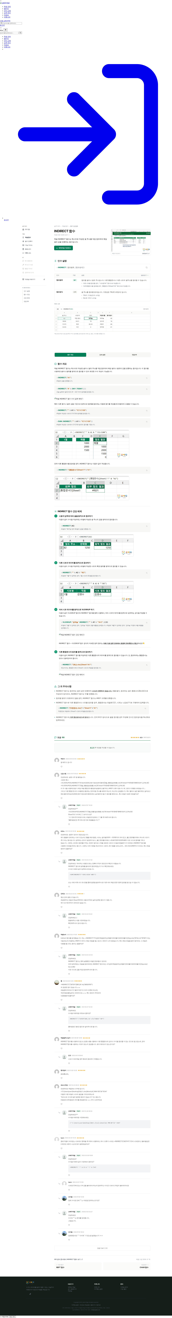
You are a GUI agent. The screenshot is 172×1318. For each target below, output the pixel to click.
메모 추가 (12, 1317)
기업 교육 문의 (5, 21)
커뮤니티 (7, 47)
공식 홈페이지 (72, 1289)
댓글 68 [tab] (134, 355)
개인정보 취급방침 (85, 1305)
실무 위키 (7, 43)
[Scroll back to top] (1, 1)
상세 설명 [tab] (102, 355)
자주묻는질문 (98, 1289)
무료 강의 (7, 36)
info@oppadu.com (95, 1309)
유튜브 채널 (71, 1287)
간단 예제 (27, 298)
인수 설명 (27, 291)
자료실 (6, 45)
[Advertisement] (34, 331)
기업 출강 (123, 1289)
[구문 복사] (146, 267)
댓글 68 (26, 301)
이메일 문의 (124, 1287)
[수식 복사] (146, 378)
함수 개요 (27, 294)
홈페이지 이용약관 (96, 1305)
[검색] (1, 23)
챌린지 (6, 39)
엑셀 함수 (65, 226)
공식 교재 (7, 41)
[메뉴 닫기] (6, 30)
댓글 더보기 (102, 1248)
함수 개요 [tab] (70, 355)
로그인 (2, 25)
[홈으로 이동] (5, 3)
